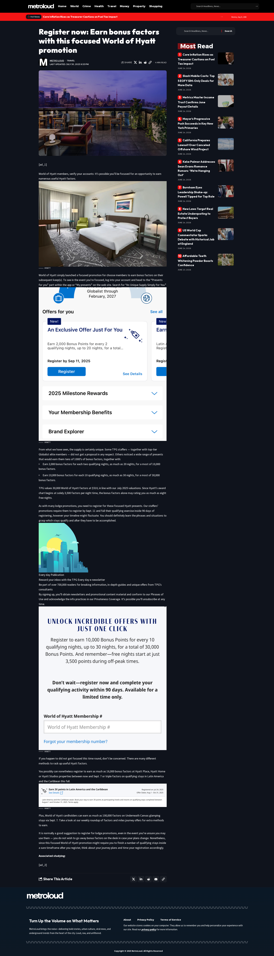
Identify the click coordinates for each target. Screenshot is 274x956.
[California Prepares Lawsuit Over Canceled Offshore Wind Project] (226, 144)
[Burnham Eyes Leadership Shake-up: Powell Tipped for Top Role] (226, 191)
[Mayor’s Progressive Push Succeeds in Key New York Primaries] (226, 123)
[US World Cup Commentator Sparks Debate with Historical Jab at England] (226, 234)
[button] (222, 17)
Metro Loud (57, 60)
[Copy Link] (150, 62)
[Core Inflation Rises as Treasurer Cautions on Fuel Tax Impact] (226, 58)
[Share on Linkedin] (140, 62)
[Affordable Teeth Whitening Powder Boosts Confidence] (226, 260)
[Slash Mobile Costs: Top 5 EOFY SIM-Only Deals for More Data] (226, 80)
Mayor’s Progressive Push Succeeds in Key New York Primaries (195, 123)
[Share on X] (135, 62)
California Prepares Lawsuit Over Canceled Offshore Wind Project (194, 144)
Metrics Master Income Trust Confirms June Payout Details (196, 101)
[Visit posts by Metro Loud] (43, 62)
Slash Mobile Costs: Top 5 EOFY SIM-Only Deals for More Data (81, 16)
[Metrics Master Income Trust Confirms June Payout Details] (226, 101)
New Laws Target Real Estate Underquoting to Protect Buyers (195, 213)
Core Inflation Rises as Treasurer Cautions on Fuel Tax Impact (196, 59)
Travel (71, 60)
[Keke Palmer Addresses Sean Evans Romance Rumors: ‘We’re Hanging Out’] (226, 165)
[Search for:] (202, 31)
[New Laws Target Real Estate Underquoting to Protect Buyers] (226, 213)
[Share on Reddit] (145, 62)
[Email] (156, 879)
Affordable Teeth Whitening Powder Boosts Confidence (195, 260)
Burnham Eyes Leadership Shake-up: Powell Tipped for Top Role (196, 192)
